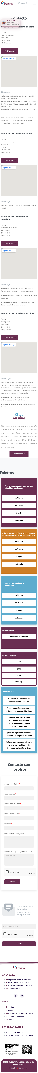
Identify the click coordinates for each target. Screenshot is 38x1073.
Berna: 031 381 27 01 (12, 22)
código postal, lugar (12, 804)
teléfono (8, 824)
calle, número (10, 794)
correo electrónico (12, 814)
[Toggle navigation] (35, 3)
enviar (12, 882)
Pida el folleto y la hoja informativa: (18, 852)
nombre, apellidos (12, 784)
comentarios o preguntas (14, 834)
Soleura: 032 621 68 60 (13, 24)
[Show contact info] (4, 23)
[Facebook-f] (16, 996)
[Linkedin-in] (22, 996)
